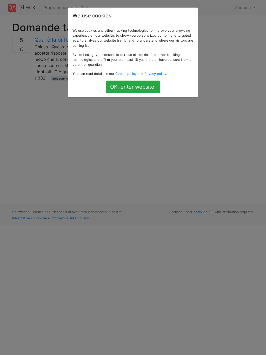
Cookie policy (126, 74)
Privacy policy (155, 74)
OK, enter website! (133, 87)
